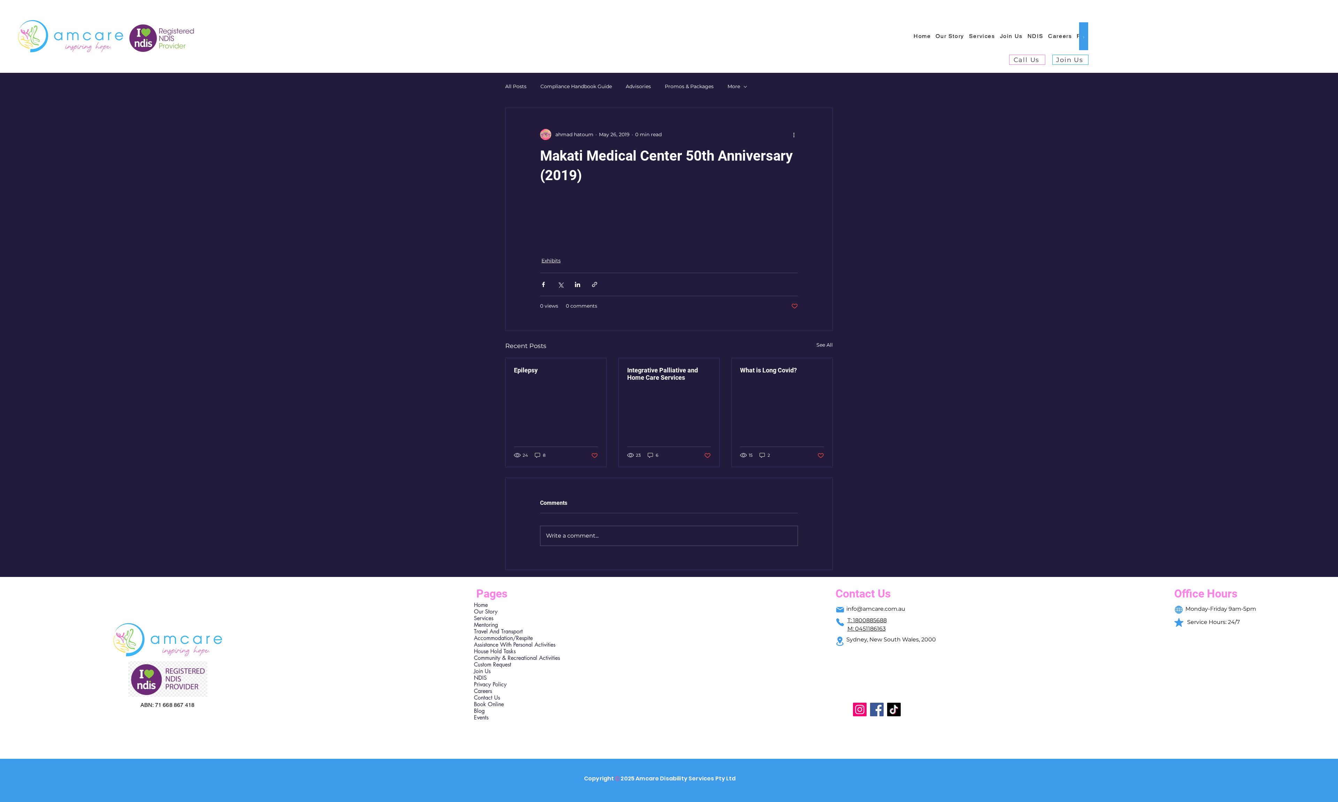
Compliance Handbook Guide (576, 86)
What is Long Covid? (768, 370)
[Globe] (1178, 609)
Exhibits (551, 260)
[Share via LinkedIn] (577, 284)
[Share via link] (594, 284)
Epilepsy (526, 370)
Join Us (482, 671)
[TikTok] (894, 709)
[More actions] (794, 134)
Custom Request (492, 664)
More (734, 86)
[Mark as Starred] (1178, 622)
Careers (483, 691)
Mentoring (486, 625)
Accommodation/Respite (503, 638)
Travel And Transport (498, 631)
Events (481, 717)
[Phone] (840, 622)
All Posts (515, 86)
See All (824, 345)
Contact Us (487, 697)
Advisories (638, 86)
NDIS (480, 677)
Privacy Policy (490, 684)
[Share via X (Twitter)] (560, 284)
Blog (479, 711)
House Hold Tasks (495, 651)
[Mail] (840, 609)
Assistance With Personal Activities (504, 644)
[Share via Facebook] (543, 284)
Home (481, 605)
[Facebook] (877, 709)
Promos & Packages (689, 86)
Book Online (489, 704)
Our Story (486, 611)
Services (483, 618)
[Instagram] (860, 709)
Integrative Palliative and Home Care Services (662, 374)
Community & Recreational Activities (504, 658)
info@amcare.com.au (875, 609)
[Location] (840, 641)
